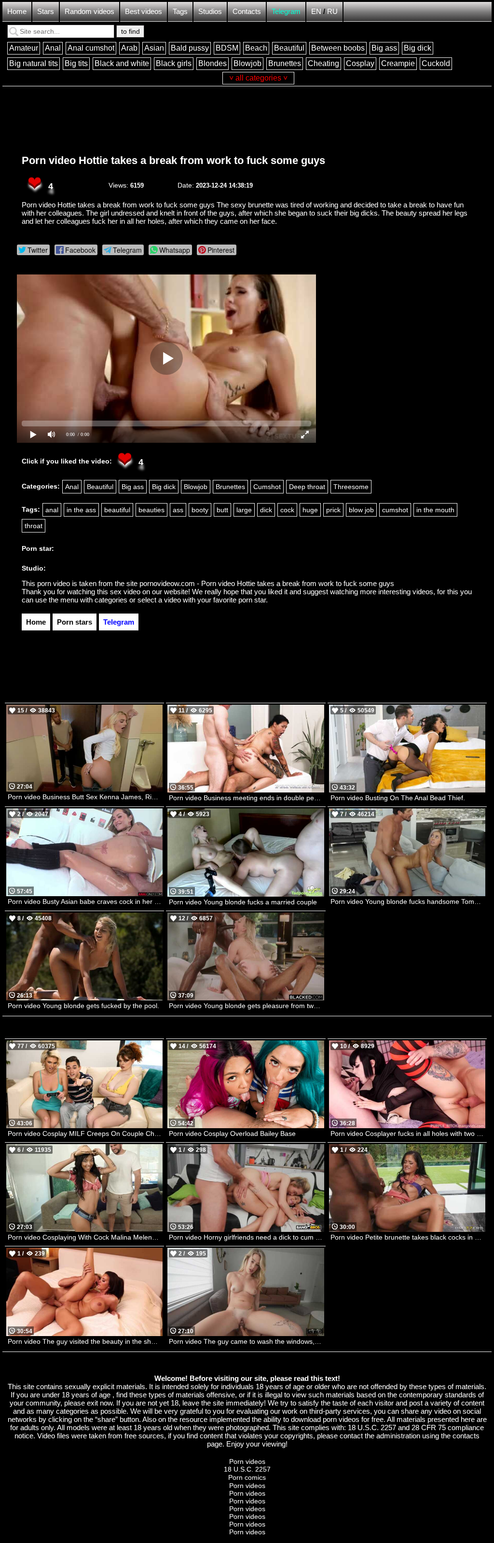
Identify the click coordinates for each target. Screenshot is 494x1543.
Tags (180, 11)
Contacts (247, 11)
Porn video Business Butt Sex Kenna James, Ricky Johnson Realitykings (85, 797)
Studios (210, 11)
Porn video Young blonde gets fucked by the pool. (83, 1006)
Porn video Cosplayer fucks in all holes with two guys (407, 1133)
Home (17, 11)
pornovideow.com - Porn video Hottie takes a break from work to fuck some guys (266, 583)
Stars (45, 11)
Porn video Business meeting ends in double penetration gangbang (246, 798)
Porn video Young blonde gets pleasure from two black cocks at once (246, 1006)
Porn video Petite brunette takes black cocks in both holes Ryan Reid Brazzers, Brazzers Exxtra (407, 1237)
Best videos (143, 11)
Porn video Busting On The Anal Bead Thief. (397, 798)
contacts (466, 1436)
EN (316, 11)
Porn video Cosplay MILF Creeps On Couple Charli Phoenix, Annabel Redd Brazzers (85, 1133)
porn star (252, 600)
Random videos (89, 11)
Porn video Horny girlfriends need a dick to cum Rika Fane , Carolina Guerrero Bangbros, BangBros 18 (246, 1237)
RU (332, 11)
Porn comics (247, 1477)
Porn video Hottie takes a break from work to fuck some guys (173, 160)
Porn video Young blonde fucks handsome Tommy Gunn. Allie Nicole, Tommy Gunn (407, 901)
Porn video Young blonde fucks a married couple (243, 902)
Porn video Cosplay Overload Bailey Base (232, 1133)
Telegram (286, 11)
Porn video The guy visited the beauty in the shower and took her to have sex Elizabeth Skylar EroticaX (85, 1341)
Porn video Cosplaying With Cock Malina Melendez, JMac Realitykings (85, 1237)
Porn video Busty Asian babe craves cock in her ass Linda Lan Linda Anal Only (85, 901)
